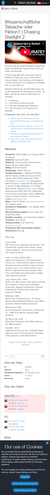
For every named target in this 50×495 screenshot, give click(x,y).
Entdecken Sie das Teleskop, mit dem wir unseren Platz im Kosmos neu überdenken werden (26, 128)
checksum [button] (20, 403)
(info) (17, 396)
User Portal (31, 3)
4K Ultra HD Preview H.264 (18, 400)
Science (21, 3)
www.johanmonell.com (34, 201)
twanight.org (29, 189)
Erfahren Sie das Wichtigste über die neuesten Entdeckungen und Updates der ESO (26, 121)
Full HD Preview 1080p (16, 427)
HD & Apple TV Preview (16, 421)
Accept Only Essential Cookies (25, 483)
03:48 (7, 106)
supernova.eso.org (13, 225)
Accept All (25, 477)
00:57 (7, 103)
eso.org (20, 231)
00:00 (7, 100)
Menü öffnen (11, 8)
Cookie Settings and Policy (25, 490)
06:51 (7, 108)
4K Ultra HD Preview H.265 (18, 406)
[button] (15, 403)
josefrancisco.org (19, 199)
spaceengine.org (22, 181)
